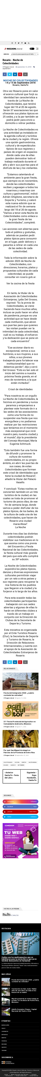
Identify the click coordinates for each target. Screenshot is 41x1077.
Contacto (34, 1074)
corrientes (5, 1031)
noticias (27, 54)
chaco (3, 1028)
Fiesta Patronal (34, 1075)
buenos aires (5, 1025)
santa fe (13, 765)
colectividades (7, 762)
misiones (4, 1044)
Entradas (8, 1062)
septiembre (7, 68)
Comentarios (9, 1063)
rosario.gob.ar (28, 277)
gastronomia (33, 762)
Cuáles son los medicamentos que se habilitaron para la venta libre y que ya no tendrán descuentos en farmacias (19, 959)
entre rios (5, 1034)
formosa (4, 1041)
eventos (24, 762)
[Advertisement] (20, 20)
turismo (4, 1050)
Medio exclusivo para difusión (19, 1074)
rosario (5, 765)
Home (6, 1074)
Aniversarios (9, 1075)
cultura (17, 762)
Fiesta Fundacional (21, 1075)
